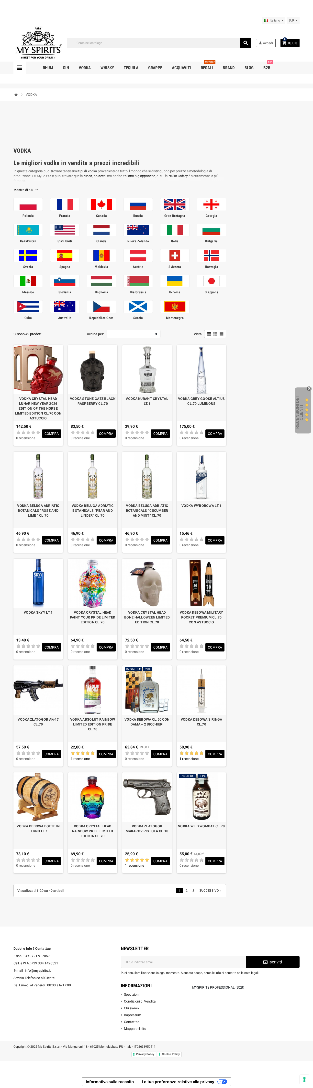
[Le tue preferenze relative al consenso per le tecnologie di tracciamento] (304, 1079)
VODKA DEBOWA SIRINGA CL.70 (201, 721)
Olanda (101, 241)
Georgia (211, 216)
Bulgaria (211, 241)
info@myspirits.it (38, 970)
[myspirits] (37, 42)
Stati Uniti (64, 241)
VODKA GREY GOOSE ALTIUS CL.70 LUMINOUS (201, 401)
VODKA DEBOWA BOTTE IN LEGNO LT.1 (38, 828)
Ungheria (101, 292)
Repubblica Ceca (101, 318)
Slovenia (64, 292)
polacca (100, 176)
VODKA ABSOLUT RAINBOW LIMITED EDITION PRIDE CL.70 (92, 724)
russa (88, 176)
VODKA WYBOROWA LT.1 (201, 506)
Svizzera (174, 267)
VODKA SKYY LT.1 (38, 612)
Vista (198, 334)
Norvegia (211, 267)
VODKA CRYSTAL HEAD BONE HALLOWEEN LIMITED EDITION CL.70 (147, 617)
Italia (175, 241)
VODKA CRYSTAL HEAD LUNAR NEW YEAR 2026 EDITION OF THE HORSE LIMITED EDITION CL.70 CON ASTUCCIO (38, 408)
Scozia (138, 318)
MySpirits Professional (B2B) (218, 987)
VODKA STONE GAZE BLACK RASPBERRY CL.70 (92, 401)
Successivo (210, 890)
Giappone (211, 292)
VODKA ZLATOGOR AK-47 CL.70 (38, 721)
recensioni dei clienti (299, 412)
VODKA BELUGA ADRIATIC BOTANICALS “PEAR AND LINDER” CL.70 (93, 510)
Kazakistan (28, 241)
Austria (138, 267)
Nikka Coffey (178, 176)
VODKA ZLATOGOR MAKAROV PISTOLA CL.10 (147, 828)
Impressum (132, 1015)
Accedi (265, 43)
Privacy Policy (145, 1054)
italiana (128, 176)
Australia (65, 318)
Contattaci (132, 1022)
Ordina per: (95, 334)
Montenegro (175, 318)
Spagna (64, 267)
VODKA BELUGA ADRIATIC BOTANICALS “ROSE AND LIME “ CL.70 (38, 510)
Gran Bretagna (174, 216)
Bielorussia (138, 292)
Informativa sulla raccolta (110, 1081)
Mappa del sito (135, 1029)
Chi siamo (131, 1008)
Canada (101, 216)
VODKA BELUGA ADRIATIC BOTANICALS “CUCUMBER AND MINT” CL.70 (147, 510)
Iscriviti (275, 962)
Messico (28, 292)
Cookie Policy (171, 1054)
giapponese (146, 176)
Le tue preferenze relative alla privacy (178, 1081)
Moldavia (101, 267)
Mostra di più (25, 190)
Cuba (28, 318)
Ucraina (174, 292)
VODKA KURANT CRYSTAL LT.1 (147, 401)
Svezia (28, 267)
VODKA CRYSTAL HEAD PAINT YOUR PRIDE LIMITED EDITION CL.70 (92, 617)
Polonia (28, 216)
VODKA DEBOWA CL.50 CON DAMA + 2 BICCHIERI (146, 721)
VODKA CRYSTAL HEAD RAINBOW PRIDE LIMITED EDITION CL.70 (92, 831)
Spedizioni (131, 994)
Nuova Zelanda (138, 241)
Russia (138, 216)
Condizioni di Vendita (140, 1001)
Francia (64, 216)
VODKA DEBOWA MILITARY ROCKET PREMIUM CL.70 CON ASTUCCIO (201, 617)
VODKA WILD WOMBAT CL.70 (201, 826)
